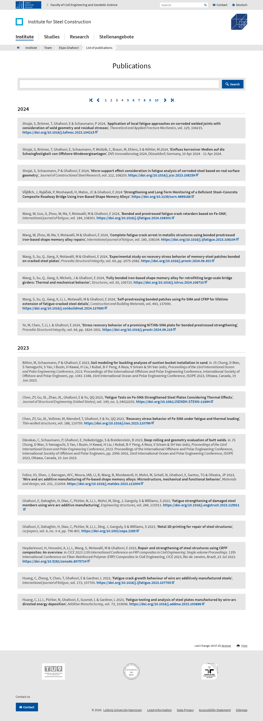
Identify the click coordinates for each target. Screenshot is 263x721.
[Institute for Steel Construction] (17, 47)
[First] (91, 100)
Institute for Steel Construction (59, 21)
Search (235, 84)
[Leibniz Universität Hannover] (28, 5)
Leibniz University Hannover (122, 710)
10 (156, 100)
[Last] (172, 100)
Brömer (226, 646)
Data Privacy (185, 710)
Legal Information (159, 710)
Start (205, 4)
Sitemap (241, 710)
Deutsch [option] (241, 5)
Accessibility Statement (215, 710)
